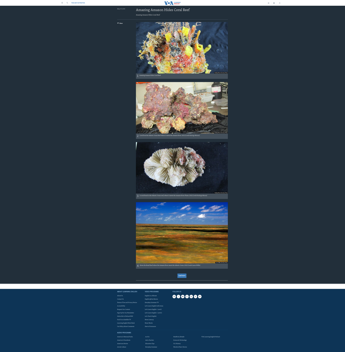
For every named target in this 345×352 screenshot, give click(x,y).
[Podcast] (195, 296)
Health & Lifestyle (178, 337)
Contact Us (120, 299)
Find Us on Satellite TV (124, 319)
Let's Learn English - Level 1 (153, 309)
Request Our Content (123, 309)
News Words (149, 323)
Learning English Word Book (126, 323)
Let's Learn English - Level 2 (153, 313)
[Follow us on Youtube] (182, 296)
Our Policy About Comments (125, 326)
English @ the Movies (151, 299)
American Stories (122, 343)
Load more (182, 276)
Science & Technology (180, 340)
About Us (120, 296)
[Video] (274, 3)
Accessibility (121, 306)
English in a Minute (151, 296)
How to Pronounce (150, 326)
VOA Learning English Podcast (210, 337)
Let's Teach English (150, 316)
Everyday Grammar (151, 347)
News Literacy (149, 319)
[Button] (120, 23)
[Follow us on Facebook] (174, 296)
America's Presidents (123, 340)
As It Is (147, 337)
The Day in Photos (78, 3)
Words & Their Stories (180, 347)
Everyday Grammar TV (152, 302)
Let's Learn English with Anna (154, 306)
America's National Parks (125, 337)
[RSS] (191, 296)
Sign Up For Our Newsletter (125, 313)
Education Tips (149, 343)
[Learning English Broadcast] (268, 3)
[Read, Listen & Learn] (279, 3)
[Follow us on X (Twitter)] (178, 296)
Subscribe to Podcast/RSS (125, 316)
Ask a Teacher (149, 340)
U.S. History (177, 343)
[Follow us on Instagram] (187, 296)
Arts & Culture (121, 347)
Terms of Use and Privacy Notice (127, 302)
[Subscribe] (199, 296)
